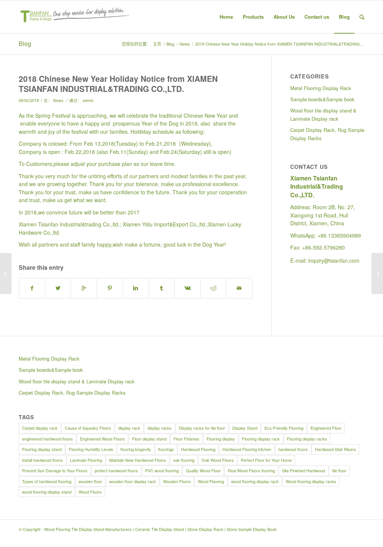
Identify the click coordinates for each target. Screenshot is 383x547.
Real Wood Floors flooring (251, 470)
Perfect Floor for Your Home (266, 460)
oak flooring (183, 460)
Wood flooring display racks (311, 481)
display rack (129, 428)
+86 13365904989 (339, 235)
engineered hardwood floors (47, 439)
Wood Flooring (211, 481)
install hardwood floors (42, 460)
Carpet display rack (40, 428)
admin (88, 100)
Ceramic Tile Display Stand (159, 529)
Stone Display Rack (205, 529)
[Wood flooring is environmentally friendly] (6, 273)
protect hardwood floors (116, 470)
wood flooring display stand (46, 492)
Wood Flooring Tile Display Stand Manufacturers (88, 529)
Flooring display (220, 439)
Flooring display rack (261, 439)
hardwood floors (293, 449)
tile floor (339, 470)
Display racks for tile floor (202, 428)
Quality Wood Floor (203, 470)
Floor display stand (149, 439)
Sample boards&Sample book (322, 99)
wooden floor (90, 481)
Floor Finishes (186, 439)
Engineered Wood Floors (102, 439)
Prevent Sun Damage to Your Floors (55, 470)
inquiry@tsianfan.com (333, 260)
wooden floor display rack (132, 481)
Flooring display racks (307, 439)
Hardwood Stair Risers (335, 449)
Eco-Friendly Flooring (283, 428)
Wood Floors (90, 492)
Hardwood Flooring (198, 449)
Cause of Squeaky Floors (88, 428)
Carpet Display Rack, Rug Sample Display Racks (327, 133)
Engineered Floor (325, 428)
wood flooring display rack (255, 481)
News (185, 44)
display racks (159, 428)
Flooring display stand (42, 449)
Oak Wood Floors (218, 460)
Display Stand (244, 428)
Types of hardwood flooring (46, 481)
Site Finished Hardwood (303, 470)
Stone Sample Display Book (252, 529)
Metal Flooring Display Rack (320, 88)
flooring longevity (135, 449)
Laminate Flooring (86, 460)
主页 (157, 44)
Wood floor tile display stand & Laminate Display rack (323, 114)
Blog (25, 43)
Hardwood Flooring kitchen (247, 449)
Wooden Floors (177, 481)
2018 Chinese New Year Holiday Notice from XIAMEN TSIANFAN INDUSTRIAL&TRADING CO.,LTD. (118, 83)
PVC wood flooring (162, 470)
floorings (166, 449)
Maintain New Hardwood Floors (137, 460)
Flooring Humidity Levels (91, 449)
